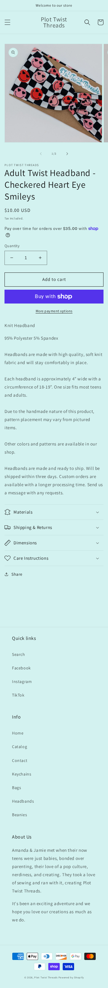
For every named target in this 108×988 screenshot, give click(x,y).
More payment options (54, 311)
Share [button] (16, 574)
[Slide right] (67, 153)
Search (18, 654)
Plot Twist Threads (46, 977)
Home (17, 733)
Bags (16, 787)
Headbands (23, 801)
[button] (7, 22)
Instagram (22, 681)
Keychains (21, 774)
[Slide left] (40, 153)
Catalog (19, 746)
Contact (19, 760)
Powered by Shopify (71, 977)
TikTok (18, 695)
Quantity (12, 245)
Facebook (21, 668)
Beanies (19, 814)
